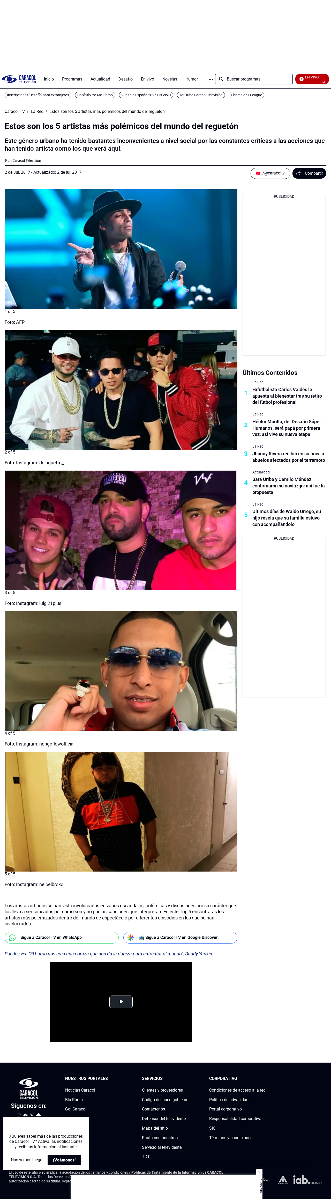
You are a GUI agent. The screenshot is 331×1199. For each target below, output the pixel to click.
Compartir (314, 173)
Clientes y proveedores (162, 1090)
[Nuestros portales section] (109, 1078)
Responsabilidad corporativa (235, 1118)
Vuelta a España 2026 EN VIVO (146, 95)
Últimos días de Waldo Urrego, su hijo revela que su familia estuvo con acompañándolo (286, 518)
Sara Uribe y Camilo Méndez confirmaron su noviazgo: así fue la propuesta (288, 486)
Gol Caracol (75, 1109)
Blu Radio (74, 1099)
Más (210, 79)
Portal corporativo (225, 1109)
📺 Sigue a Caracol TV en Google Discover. (179, 937)
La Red (37, 111)
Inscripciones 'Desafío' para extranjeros (38, 95)
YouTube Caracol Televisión (201, 95)
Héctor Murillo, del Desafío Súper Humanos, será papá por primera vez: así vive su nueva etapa (286, 428)
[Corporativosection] (264, 1078)
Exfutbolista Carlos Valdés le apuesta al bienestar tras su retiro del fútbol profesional (287, 396)
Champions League (246, 95)
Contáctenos (153, 1109)
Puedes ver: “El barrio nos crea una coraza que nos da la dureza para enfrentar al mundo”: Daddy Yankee (109, 953)
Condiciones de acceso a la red (237, 1090)
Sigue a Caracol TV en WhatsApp (51, 937)
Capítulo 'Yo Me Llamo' (95, 95)
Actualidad (261, 472)
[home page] (19, 79)
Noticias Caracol (80, 1090)
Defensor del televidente (164, 1118)
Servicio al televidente (162, 1147)
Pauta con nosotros (160, 1137)
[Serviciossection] (187, 1078)
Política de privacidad (229, 1099)
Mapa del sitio (155, 1128)
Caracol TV (15, 111)
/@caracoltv (273, 173)
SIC (212, 1128)
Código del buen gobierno (165, 1099)
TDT (146, 1156)
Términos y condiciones (230, 1137)
